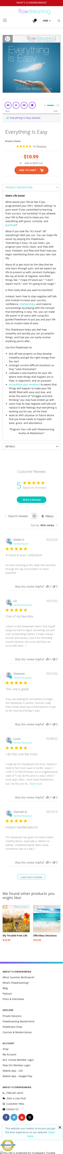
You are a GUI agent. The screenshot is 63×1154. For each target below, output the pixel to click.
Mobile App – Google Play (17, 1076)
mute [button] (44, 105)
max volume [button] (57, 105)
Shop (6, 1049)
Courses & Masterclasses (17, 1032)
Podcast (7, 993)
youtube (21, 1117)
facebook (6, 1117)
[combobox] (44, 525)
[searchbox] (18, 516)
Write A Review (32, 499)
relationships (27, 304)
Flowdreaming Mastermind (18, 1021)
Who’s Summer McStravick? (18, 977)
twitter (14, 1117)
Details (10, 446)
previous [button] (8, 105)
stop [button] (32, 105)
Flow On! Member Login (16, 1065)
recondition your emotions (24, 384)
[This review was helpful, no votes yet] (47, 586)
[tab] (31, 187)
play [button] (16, 105)
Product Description (18, 187)
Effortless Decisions (45, 935)
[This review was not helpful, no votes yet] (54, 586)
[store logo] (34, 13)
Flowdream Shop (12, 1026)
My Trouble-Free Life (15, 935)
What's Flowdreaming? (16, 982)
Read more (36, 783)
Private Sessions (12, 1016)
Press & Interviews (13, 999)
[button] (47, 20)
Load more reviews (31, 877)
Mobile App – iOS (13, 1070)
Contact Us (12, 1109)
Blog (5, 988)
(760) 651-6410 (14, 1093)
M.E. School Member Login (18, 1059)
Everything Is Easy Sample (25, 117)
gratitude (10, 225)
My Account (9, 1054)
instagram (29, 1117)
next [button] (24, 105)
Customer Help (15, 1103)
